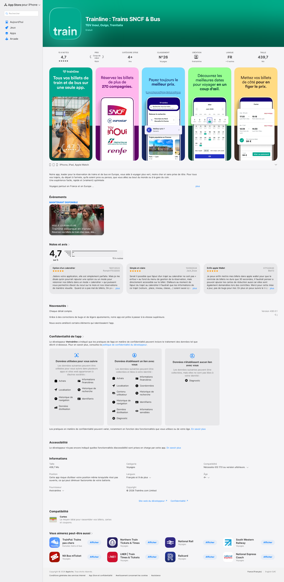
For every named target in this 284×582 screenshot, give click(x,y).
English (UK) (270, 572)
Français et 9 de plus (137, 477)
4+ (205, 477)
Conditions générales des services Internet (67, 575)
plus (198, 186)
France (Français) (255, 572)
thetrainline (55, 490)
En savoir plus (198, 429)
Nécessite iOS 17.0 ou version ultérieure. (224, 467)
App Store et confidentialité (100, 575)
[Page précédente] (46, 114)
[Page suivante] (280, 114)
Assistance (155, 575)
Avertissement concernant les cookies (132, 575)
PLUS (118, 288)
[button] (21, 22)
